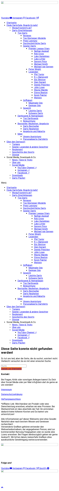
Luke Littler (39, 59)
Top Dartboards (30, 118)
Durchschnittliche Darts (34, 43)
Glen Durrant (40, 82)
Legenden (33, 72)
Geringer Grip (35, 105)
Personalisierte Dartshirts (35, 139)
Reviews (27, 35)
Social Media (18, 165)
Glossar (15, 154)
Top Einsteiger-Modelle (34, 38)
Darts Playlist (18, 178)
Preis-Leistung (30, 41)
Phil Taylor (39, 74)
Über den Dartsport (16, 141)
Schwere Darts (36, 113)
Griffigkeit (27, 100)
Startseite (12, 22)
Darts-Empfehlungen (22, 30)
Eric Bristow (40, 79)
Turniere (16, 144)
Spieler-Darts (29, 46)
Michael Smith (41, 64)
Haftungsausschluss (11, 399)
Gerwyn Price (40, 61)
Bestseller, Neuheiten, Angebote (33, 123)
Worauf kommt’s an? (22, 28)
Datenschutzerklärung (11, 394)
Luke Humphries (41, 56)
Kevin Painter (40, 95)
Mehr (20, 134)
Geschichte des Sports (23, 152)
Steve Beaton (40, 92)
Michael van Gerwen (43, 66)
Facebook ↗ (24, 173)
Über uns (16, 162)
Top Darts (22, 33)
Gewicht (27, 108)
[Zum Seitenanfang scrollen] (2, 487)
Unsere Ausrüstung (32, 136)
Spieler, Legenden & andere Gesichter (30, 147)
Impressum (6, 389)
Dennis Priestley (42, 85)
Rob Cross (39, 53)
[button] (29, 182)
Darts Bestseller (31, 126)
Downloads (17, 175)
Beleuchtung (29, 121)
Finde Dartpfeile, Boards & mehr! (22, 25)
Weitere (38, 97)
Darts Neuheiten (31, 129)
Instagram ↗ (24, 170)
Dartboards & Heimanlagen (30, 116)
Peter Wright (35, 69)
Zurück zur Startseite (11, 368)
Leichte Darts (35, 110)
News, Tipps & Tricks (22, 160)
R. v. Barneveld (41, 77)
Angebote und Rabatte (34, 131)
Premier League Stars (39, 48)
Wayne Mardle (41, 90)
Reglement (17, 149)
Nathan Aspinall (41, 51)
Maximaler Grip (36, 103)
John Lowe (39, 87)
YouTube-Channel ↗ (27, 167)
